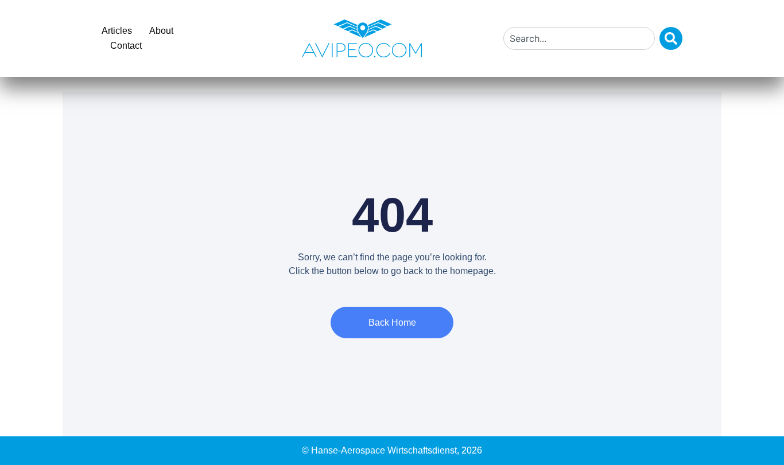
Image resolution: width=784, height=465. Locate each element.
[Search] (670, 38)
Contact (126, 45)
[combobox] (579, 38)
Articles (117, 31)
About (161, 31)
